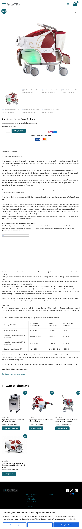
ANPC (51, 494)
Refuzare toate (40, 525)
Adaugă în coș (18, 131)
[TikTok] (71, 490)
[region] (41, 519)
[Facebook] (67, 490)
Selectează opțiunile (11, 428)
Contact (30, 506)
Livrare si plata (31, 501)
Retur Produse (31, 504)
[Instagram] (76, 490)
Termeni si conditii (31, 494)
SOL (51, 501)
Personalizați (14, 525)
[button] (76, 13)
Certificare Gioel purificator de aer (13, 374)
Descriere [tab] (5, 151)
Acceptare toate (66, 525)
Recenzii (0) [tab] (14, 151)
